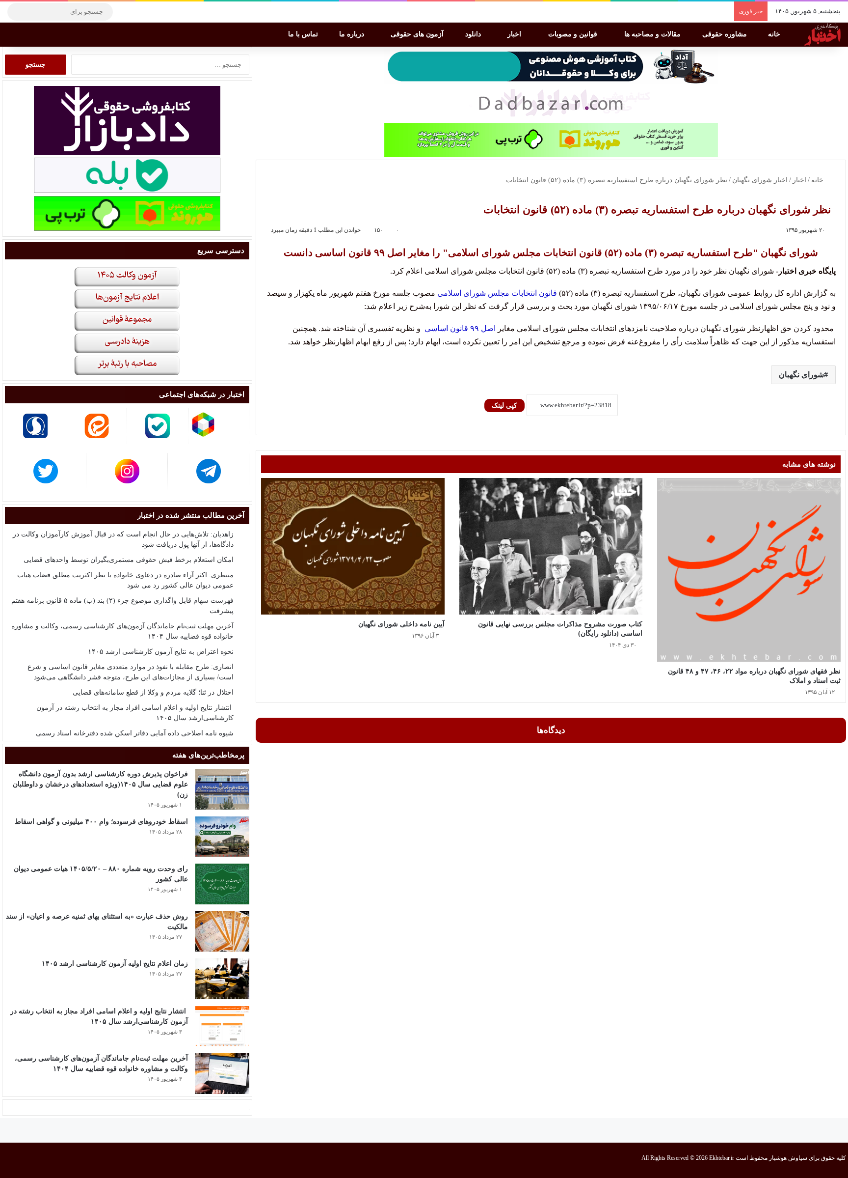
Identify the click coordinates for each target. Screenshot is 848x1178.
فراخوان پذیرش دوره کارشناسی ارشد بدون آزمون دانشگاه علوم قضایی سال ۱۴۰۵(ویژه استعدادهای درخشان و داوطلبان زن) (100, 784)
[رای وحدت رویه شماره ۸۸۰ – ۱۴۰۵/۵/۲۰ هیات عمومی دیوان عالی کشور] (222, 884)
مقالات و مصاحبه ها (653, 34)
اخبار (515, 34)
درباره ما (352, 34)
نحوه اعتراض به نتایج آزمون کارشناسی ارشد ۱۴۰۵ (161, 651)
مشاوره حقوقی (725, 34)
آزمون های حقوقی (418, 34)
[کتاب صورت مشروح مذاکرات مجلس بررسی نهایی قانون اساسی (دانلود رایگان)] (551, 546)
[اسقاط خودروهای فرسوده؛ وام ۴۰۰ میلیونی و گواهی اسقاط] (222, 836)
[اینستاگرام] (139, 12)
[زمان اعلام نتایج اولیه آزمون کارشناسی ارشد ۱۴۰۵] (222, 978)
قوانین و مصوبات (573, 34)
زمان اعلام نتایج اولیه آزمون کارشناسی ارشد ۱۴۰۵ (115, 963)
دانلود (474, 34)
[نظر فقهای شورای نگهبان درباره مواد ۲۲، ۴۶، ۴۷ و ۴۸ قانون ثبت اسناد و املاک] (749, 570)
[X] (154, 12)
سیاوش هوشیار (788, 1157)
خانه (775, 34)
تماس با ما (304, 34)
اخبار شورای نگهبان (760, 180)
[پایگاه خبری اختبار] (822, 34)
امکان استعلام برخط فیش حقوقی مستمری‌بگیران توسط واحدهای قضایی (129, 559)
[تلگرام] (125, 12)
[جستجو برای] (17, 12)
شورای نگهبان (801, 374)
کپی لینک (504, 405)
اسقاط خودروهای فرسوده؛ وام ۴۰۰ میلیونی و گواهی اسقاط (101, 821)
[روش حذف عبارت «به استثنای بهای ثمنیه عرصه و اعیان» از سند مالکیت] (222, 931)
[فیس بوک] (169, 12)
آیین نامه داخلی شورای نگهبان (401, 624)
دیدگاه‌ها (551, 730)
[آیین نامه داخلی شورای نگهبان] (353, 546)
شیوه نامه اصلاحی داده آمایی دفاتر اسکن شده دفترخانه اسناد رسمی (135, 733)
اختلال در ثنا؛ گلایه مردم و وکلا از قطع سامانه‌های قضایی (153, 692)
